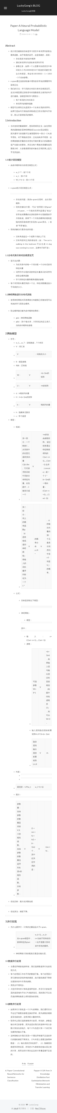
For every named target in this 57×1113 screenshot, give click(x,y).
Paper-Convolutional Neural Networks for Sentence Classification (15, 1075)
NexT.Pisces (40, 1108)
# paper (31, 1063)
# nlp (24, 1063)
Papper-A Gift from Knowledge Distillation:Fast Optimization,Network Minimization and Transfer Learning (40, 1078)
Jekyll (16, 1108)
